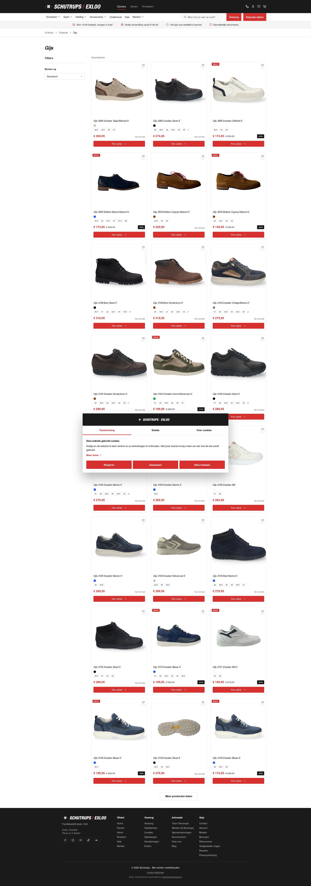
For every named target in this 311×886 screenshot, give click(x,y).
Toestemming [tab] (107, 430)
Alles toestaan (202, 465)
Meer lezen (92, 455)
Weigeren (109, 465)
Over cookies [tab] (204, 430)
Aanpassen (155, 465)
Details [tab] (155, 430)
